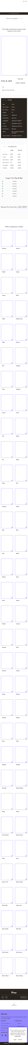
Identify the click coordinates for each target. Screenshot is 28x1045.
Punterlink (14, 1005)
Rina (17, 530)
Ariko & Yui (5, 882)
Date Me (20, 79)
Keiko (17, 436)
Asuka (17, 272)
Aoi (3, 459)
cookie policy (18, 1036)
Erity (17, 647)
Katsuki (18, 764)
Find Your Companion (12, 18)
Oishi (3, 342)
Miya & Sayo (19, 835)
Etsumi (18, 694)
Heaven (4, 1014)
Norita (18, 248)
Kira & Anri (19, 952)
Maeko (18, 717)
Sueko (3, 694)
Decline (20, 1039)
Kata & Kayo (19, 975)
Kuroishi (4, 788)
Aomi (3, 600)
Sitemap (3, 1030)
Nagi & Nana (19, 788)
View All (23, 997)
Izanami (4, 506)
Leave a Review (20, 83)
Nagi (3, 811)
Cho (3, 436)
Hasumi (4, 717)
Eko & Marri (5, 975)
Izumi (17, 412)
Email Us (19, 1023)
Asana (17, 600)
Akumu (4, 577)
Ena (17, 483)
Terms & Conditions (5, 1023)
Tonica (3, 295)
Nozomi (4, 248)
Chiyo (3, 483)
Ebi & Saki (4, 905)
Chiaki (3, 272)
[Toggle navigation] (26, 6)
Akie (3, 530)
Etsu (3, 553)
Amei (17, 577)
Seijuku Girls (19, 318)
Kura (3, 741)
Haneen (4, 647)
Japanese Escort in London (10, 6)
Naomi (18, 342)
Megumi (18, 389)
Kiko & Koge (19, 882)
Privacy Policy (4, 1025)
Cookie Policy (4, 1027)
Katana (4, 670)
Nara (17, 295)
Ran (3, 365)
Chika (3, 318)
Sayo (17, 858)
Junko (17, 506)
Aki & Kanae (5, 835)
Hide (17, 741)
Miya (3, 858)
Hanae (18, 670)
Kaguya (4, 764)
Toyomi (18, 623)
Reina (17, 459)
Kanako (18, 365)
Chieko (4, 623)
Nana (17, 811)
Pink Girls (18, 928)
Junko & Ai (19, 905)
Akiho (17, 553)
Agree (15, 1039)
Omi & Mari (5, 952)
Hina (3, 389)
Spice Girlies (5, 928)
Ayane (3, 412)
